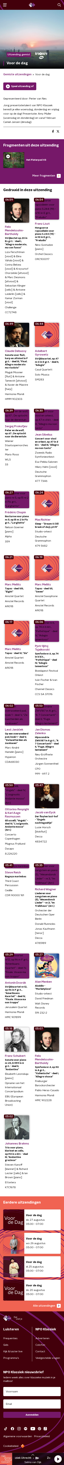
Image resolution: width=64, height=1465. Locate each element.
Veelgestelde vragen (47, 1358)
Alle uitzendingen (44, 1305)
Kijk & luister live (12, 1351)
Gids (5, 1345)
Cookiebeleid (10, 1446)
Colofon (40, 1345)
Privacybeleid (42, 1436)
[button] (58, 1459)
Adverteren (42, 1338)
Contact (40, 1351)
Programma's (11, 1358)
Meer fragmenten (43, 175)
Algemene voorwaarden (17, 1436)
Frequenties (10, 1338)
